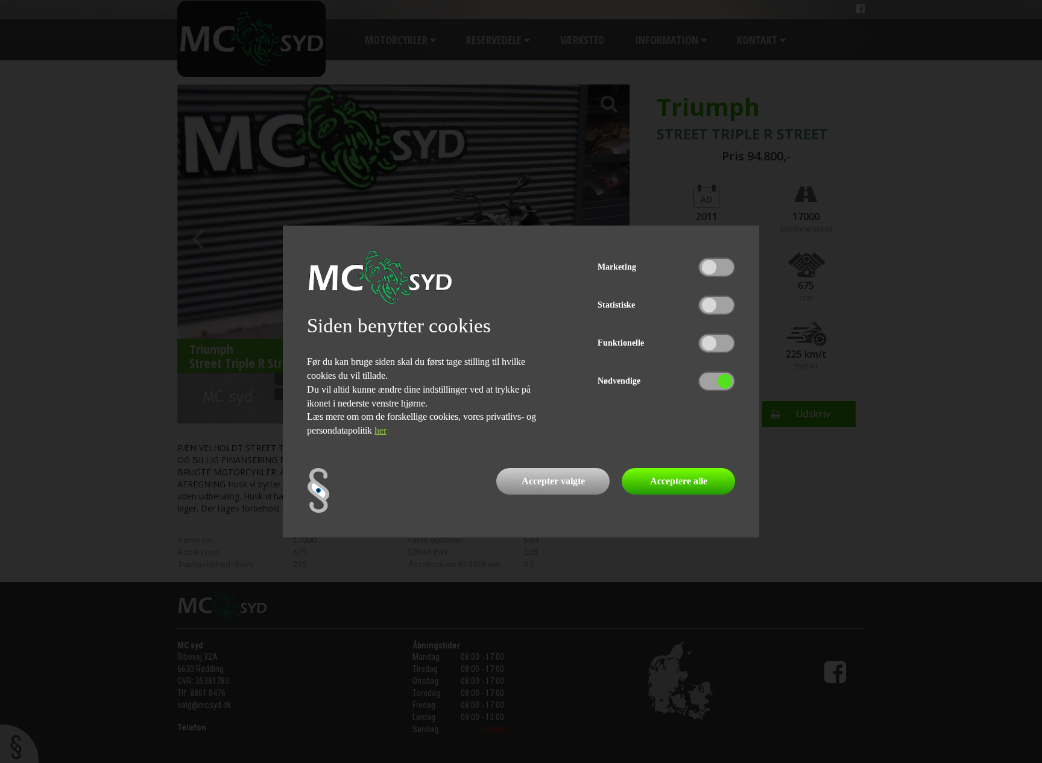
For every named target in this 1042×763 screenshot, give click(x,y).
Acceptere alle (678, 481)
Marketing (617, 266)
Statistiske (616, 304)
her (380, 430)
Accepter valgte (553, 481)
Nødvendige (619, 380)
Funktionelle (621, 342)
